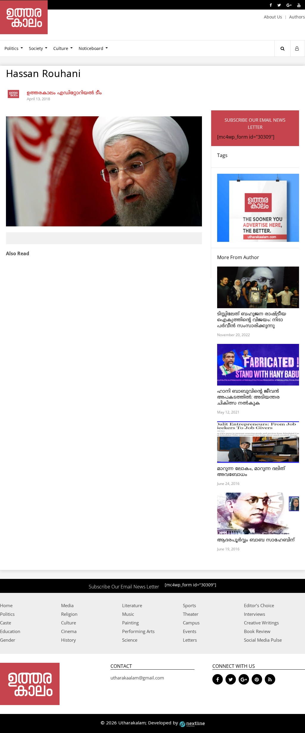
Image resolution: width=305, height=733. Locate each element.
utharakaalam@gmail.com (137, 678)
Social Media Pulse (263, 640)
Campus (191, 623)
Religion (69, 614)
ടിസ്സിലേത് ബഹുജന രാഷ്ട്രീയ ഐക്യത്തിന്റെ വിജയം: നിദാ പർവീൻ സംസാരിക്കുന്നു (251, 320)
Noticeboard (91, 48)
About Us (273, 17)
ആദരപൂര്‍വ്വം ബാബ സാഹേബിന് (256, 540)
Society (36, 48)
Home (6, 605)
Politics (7, 614)
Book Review (257, 631)
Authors (297, 17)
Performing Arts (138, 631)
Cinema (69, 631)
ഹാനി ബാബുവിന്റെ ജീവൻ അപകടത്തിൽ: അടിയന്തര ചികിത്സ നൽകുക (248, 397)
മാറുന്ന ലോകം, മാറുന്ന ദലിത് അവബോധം (251, 472)
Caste (5, 623)
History (68, 640)
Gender (7, 640)
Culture (60, 48)
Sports (189, 605)
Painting (130, 623)
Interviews (254, 614)
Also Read (17, 253)
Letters (190, 640)
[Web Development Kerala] (192, 723)
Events (189, 631)
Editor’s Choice (259, 605)
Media (67, 605)
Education (10, 631)
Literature (132, 605)
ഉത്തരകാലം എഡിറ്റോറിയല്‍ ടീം (64, 93)
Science (129, 640)
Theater (190, 614)
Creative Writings (261, 623)
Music (128, 614)
